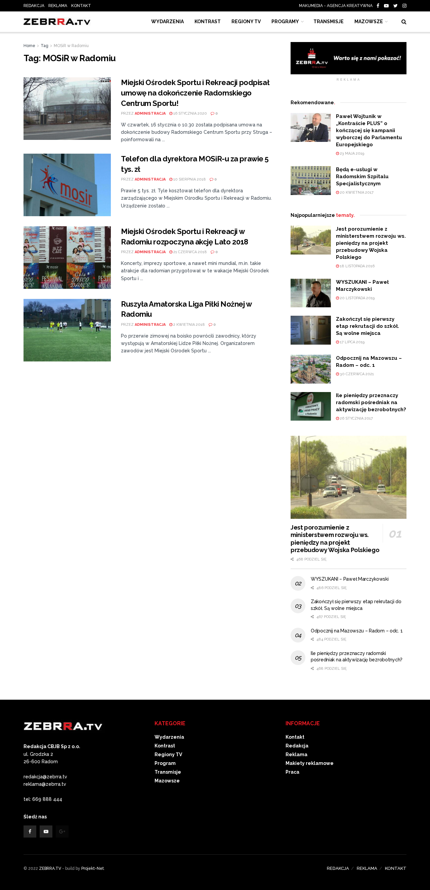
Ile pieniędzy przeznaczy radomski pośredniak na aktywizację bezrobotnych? (371, 402)
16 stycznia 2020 (189, 113)
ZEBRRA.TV (50, 868)
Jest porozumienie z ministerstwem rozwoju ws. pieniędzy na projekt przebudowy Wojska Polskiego (371, 243)
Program (165, 763)
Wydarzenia (167, 21)
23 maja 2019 (351, 153)
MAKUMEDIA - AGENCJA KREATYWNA (337, 5)
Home (29, 45)
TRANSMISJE (328, 21)
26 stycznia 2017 (356, 418)
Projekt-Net (92, 868)
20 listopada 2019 (357, 298)
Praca (292, 772)
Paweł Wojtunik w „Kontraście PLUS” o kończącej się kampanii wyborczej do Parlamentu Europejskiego (369, 130)
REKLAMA (57, 5)
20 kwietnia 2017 (356, 192)
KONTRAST (208, 21)
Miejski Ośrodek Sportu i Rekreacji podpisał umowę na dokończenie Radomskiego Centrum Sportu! (195, 93)
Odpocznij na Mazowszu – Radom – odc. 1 (356, 630)
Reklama (296, 754)
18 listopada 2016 (357, 266)
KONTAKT (81, 5)
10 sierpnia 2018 (189, 179)
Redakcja (297, 745)
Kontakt (295, 737)
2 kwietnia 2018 (188, 324)
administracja (150, 113)
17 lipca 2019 (351, 342)
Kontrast (165, 745)
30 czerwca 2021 (356, 374)
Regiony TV (246, 21)
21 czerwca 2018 (189, 252)
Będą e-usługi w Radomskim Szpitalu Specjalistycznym (362, 176)
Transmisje (168, 772)
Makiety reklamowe (310, 763)
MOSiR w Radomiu (71, 45)
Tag (44, 45)
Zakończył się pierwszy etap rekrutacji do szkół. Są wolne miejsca (367, 326)
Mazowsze (368, 21)
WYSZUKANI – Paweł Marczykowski (350, 579)
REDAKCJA (34, 5)
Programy (285, 21)
